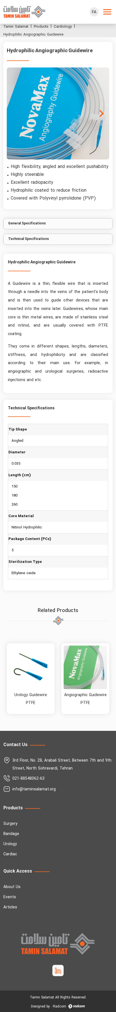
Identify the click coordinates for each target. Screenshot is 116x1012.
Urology (10, 844)
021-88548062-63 (28, 779)
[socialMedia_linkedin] (58, 970)
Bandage (11, 834)
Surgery (10, 824)
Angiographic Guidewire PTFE (85, 699)
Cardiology (63, 27)
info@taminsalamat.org (34, 789)
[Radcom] (76, 1006)
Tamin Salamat (15, 27)
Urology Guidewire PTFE (30, 699)
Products (41, 27)
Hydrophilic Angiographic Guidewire (33, 35)
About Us (12, 887)
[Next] (101, 113)
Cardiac (10, 854)
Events (9, 897)
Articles (10, 907)
